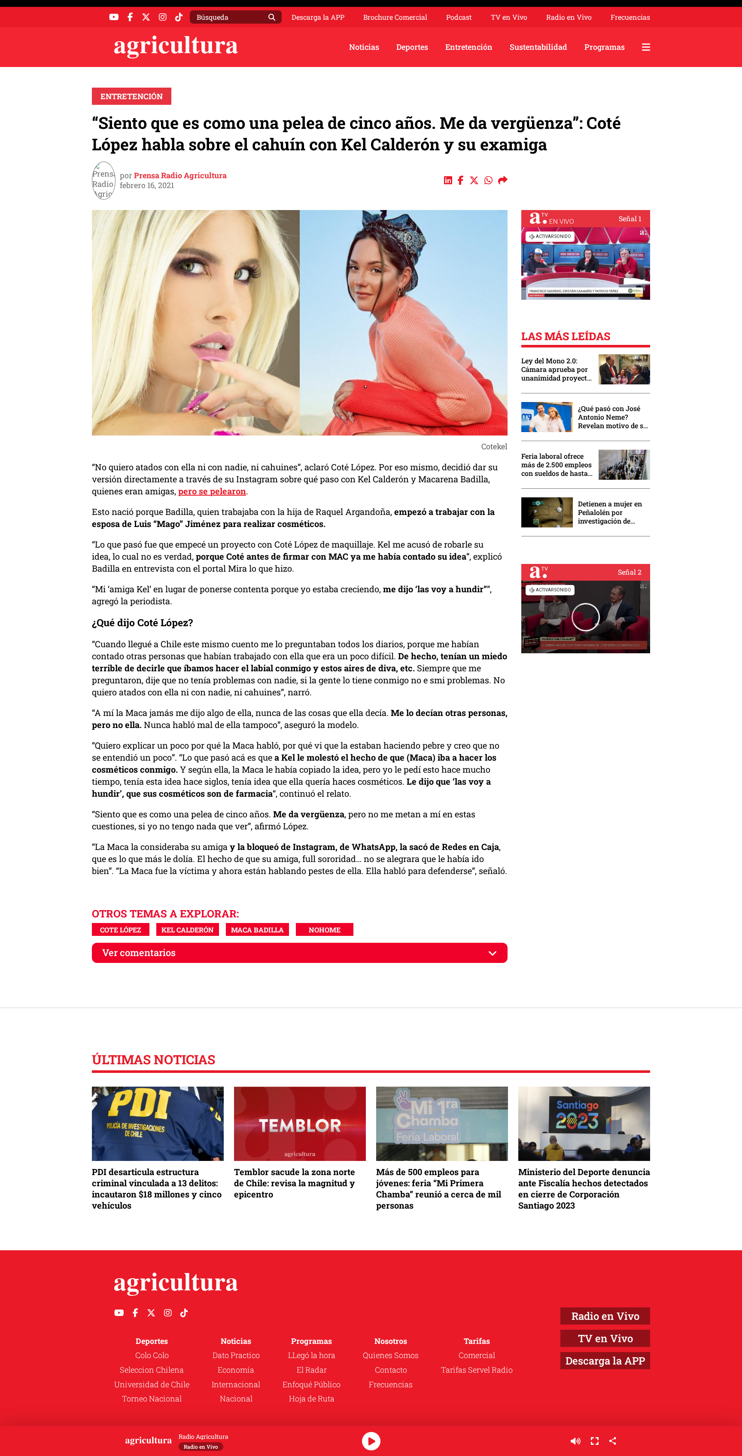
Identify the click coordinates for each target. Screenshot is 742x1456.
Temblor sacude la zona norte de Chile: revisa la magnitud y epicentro (294, 1183)
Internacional (236, 1384)
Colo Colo (152, 1355)
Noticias (364, 47)
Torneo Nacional (152, 1398)
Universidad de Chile (151, 1384)
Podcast (459, 17)
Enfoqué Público (312, 1384)
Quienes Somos (391, 1355)
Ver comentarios (139, 952)
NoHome (325, 929)
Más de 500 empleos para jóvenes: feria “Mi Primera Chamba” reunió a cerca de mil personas (438, 1188)
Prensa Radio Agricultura (180, 175)
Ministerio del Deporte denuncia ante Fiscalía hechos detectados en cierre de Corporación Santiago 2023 (584, 1188)
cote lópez (120, 929)
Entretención (469, 47)
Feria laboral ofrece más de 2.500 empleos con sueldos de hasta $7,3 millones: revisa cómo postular (556, 465)
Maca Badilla (257, 929)
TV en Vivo (509, 17)
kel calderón (187, 929)
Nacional (236, 1398)
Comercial (477, 1355)
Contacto (391, 1370)
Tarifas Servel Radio (477, 1370)
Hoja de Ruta (312, 1398)
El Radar (312, 1370)
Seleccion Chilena (152, 1370)
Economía (236, 1370)
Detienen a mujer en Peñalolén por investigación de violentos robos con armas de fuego (610, 512)
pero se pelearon (212, 491)
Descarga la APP (318, 16)
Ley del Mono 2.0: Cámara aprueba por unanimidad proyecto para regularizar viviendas (556, 369)
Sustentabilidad (538, 47)
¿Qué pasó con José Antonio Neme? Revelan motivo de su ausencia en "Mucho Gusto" (613, 417)
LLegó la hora (311, 1355)
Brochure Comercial (395, 17)
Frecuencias (630, 17)
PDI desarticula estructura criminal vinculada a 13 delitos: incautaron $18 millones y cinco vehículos (157, 1188)
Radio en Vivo (569, 17)
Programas (604, 47)
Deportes (412, 47)
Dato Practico (236, 1355)
